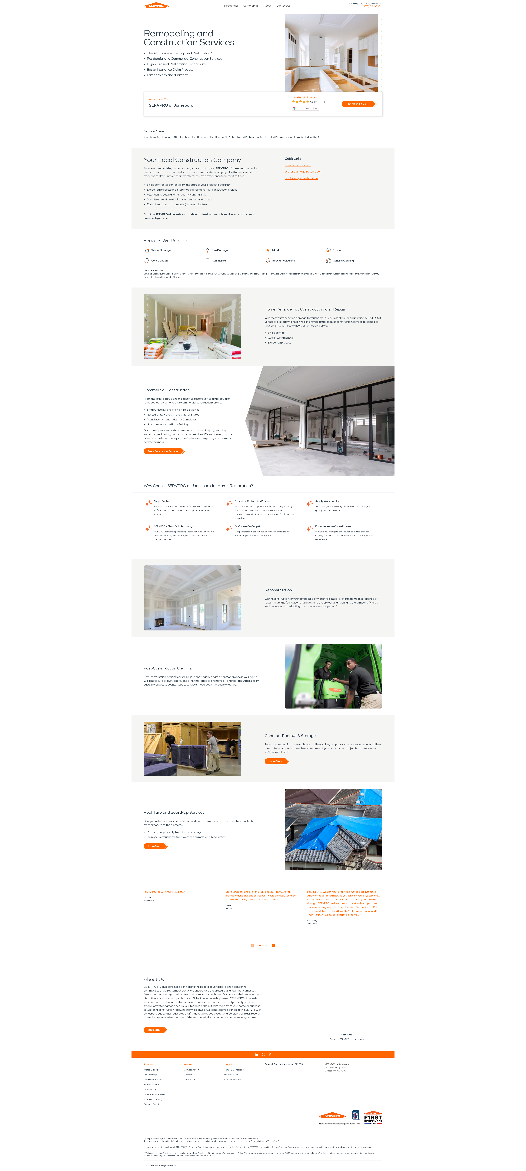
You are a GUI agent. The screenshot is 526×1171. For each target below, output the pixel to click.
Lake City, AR (286, 137)
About (267, 5)
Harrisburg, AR (187, 137)
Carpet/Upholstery (249, 273)
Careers (188, 1074)
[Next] (273, 945)
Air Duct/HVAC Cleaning (226, 273)
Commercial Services (298, 165)
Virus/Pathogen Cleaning (200, 273)
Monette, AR (313, 137)
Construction (150, 1089)
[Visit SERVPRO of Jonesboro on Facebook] (270, 1054)
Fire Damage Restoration (301, 178)
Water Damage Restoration (303, 171)
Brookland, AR (205, 137)
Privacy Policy (231, 1074)
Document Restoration (291, 273)
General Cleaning (152, 1104)
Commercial (250, 5)
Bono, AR (220, 137)
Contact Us (283, 5)
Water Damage (152, 1069)
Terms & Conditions (234, 1069)
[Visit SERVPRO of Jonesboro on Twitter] (263, 1054)
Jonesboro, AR (152, 137)
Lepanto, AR (169, 137)
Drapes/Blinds (311, 273)
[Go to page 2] (263, 945)
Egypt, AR (271, 137)
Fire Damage (150, 1074)
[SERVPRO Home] (156, 5)
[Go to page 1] (259, 945)
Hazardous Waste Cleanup (167, 277)
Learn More (275, 761)
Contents (148, 277)
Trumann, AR (256, 137)
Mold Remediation (153, 1079)
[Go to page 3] (266, 945)
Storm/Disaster (151, 1084)
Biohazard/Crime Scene (174, 273)
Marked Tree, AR (237, 137)
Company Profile (192, 1069)
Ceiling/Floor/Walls (269, 273)
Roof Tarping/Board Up (347, 273)
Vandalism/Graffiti (369, 273)
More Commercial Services (163, 451)
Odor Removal (327, 273)
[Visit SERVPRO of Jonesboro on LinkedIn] (256, 1054)
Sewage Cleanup (152, 273)
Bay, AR (300, 137)
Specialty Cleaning (153, 1099)
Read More (154, 1029)
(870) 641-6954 (372, 6)
